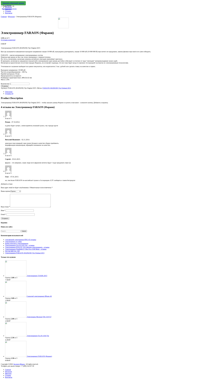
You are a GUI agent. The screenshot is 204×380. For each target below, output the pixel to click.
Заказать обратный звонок (13, 3)
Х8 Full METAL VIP (12, 251)
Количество (5, 84)
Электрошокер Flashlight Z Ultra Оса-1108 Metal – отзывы (25, 249)
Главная (4, 16)
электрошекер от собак (13, 241)
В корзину (5, 86)
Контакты (8, 13)
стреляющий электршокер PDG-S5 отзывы (20, 240)
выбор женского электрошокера (16, 243)
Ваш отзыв (5, 207)
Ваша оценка (5, 191)
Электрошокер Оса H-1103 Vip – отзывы (19, 245)
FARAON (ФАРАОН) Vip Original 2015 (56, 88)
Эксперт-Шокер (19, 364)
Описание (8, 92)
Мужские (11, 16)
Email (3, 214)
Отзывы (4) (9, 93)
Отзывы (8, 11)
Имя (3, 210)
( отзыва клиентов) (8, 40)
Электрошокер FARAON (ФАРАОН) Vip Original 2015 (24, 253)
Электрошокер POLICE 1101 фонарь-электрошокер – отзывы (27, 247)
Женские (8, 373)
